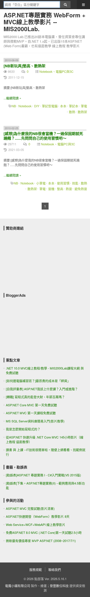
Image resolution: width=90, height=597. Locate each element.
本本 (63, 106)
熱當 (69, 189)
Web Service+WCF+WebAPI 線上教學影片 (35, 524)
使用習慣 (63, 183)
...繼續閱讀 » (12, 98)
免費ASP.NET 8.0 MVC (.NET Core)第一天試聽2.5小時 (44, 532)
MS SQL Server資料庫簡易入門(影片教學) (35, 421)
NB (14, 106)
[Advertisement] (35, 259)
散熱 (72, 112)
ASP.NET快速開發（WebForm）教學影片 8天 (37, 516)
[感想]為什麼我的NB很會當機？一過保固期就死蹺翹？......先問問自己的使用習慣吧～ (43, 136)
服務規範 (35, 569)
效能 (75, 183)
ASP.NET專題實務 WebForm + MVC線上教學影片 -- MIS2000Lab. (44, 22)
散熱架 (82, 112)
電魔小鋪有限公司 (17, 585)
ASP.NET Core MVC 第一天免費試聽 (31, 405)
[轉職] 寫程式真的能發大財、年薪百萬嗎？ (35, 397)
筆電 (84, 106)
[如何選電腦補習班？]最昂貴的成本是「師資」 (38, 380)
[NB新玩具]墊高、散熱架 (24, 66)
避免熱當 (81, 189)
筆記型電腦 (50, 106)
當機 (51, 189)
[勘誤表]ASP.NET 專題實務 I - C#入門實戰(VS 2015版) (43, 475)
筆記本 (73, 106)
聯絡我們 (54, 569)
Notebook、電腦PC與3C (56, 71)
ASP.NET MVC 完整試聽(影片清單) (30, 508)
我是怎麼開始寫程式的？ (23, 429)
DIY (36, 106)
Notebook (25, 106)
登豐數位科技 (59, 585)
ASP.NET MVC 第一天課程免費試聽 (31, 413)
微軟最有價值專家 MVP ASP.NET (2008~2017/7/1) (41, 540)
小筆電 (41, 183)
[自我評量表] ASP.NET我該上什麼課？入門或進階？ (42, 389)
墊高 (60, 189)
